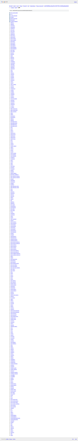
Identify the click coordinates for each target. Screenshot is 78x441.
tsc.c (11, 409)
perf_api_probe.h (14, 266)
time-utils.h (13, 393)
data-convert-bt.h (14, 110)
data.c (12, 113)
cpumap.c (12, 100)
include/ (12, 17)
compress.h (13, 88)
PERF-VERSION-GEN (15, 263)
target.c (12, 378)
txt (73, 439)
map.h (12, 217)
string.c (12, 353)
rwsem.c (12, 307)
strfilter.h (12, 352)
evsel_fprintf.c (13, 154)
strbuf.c (12, 347)
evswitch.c (13, 157)
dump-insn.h (13, 134)
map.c (12, 216)
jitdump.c (12, 201)
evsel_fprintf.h (13, 156)
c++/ (11, 14)
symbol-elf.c (13, 362)
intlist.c (12, 197)
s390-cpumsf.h (13, 315)
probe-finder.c (13, 289)
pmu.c (12, 275)
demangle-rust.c (14, 124)
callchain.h (13, 68)
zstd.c (12, 435)
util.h (11, 425)
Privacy (10, 439)
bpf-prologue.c (13, 47)
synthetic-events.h (14, 373)
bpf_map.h (13, 51)
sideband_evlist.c (14, 326)
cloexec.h (12, 80)
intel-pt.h (12, 196)
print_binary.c (13, 280)
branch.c (12, 53)
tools (12, 7)
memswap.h (13, 229)
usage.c (12, 422)
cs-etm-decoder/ (14, 15)
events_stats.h (13, 146)
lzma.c (12, 211)
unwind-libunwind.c (14, 419)
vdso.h (12, 431)
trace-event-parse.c (14, 401)
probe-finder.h (13, 290)
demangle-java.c (14, 121)
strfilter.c (12, 350)
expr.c (12, 160)
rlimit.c (12, 305)
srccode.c (12, 336)
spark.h (12, 335)
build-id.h (12, 58)
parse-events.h (13, 246)
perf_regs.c (13, 269)
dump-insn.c (13, 133)
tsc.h (11, 411)
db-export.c (13, 116)
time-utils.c (13, 392)
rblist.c (12, 299)
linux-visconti (39, 6)
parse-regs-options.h (15, 252)
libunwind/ (13, 20)
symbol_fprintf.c (14, 369)
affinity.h (12, 24)
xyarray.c (12, 432)
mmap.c (12, 233)
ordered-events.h (14, 240)
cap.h (12, 71)
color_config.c (13, 84)
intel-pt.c (12, 194)
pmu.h (12, 276)
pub (14, 6)
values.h (12, 428)
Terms (14, 439)
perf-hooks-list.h (14, 259)
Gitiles (7, 439)
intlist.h (12, 199)
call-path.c (13, 64)
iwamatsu (32, 6)
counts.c (12, 95)
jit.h (11, 200)
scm (18, 6)
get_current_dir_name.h (15, 177)
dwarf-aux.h (13, 137)
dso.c (12, 127)
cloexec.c (12, 78)
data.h (12, 114)
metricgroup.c (13, 230)
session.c (12, 320)
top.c (12, 396)
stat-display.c (13, 342)
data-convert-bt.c (14, 108)
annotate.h (13, 27)
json (76, 439)
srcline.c (12, 339)
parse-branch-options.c (15, 242)
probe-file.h (13, 287)
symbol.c (12, 365)
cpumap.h (13, 101)
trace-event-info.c (14, 399)
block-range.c (13, 38)
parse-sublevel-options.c (15, 253)
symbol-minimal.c (14, 363)
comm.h (12, 87)
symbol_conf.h (13, 368)
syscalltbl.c (13, 375)
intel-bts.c (12, 191)
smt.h (12, 329)
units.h (12, 413)
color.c (12, 81)
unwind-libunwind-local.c (15, 418)
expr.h (12, 161)
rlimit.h (12, 306)
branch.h (12, 54)
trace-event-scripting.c (15, 403)
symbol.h (12, 366)
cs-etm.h (12, 107)
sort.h (12, 332)
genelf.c (12, 170)
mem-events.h (13, 223)
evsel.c (12, 150)
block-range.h (13, 40)
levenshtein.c (13, 206)
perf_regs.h (13, 270)
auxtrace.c (13, 32)
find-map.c (13, 166)
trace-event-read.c (14, 402)
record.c (12, 302)
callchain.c (13, 67)
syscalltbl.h (13, 376)
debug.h (12, 120)
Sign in (75, 1)
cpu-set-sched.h (14, 98)
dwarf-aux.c (13, 136)
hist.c (12, 189)
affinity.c (12, 22)
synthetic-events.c (14, 372)
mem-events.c (13, 221)
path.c (12, 256)
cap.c (12, 70)
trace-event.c (13, 405)
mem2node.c (13, 224)
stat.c (12, 345)
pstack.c (12, 292)
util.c (11, 423)
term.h (12, 382)
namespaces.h (13, 237)
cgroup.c (12, 73)
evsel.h (12, 151)
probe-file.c (13, 286)
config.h (12, 91)
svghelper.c (13, 359)
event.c (12, 143)
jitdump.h (12, 203)
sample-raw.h (13, 319)
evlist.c (12, 147)
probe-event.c (13, 283)
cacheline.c (13, 61)
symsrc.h (12, 370)
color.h (12, 83)
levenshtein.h (13, 207)
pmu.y (12, 279)
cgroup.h (12, 74)
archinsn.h (13, 28)
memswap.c (13, 227)
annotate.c (13, 25)
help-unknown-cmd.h (15, 187)
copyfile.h (12, 94)
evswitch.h (13, 158)
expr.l (12, 163)
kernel (10, 6)
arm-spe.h (13, 31)
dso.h (12, 128)
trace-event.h (13, 406)
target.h (12, 379)
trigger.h (12, 408)
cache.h (12, 60)
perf (16, 7)
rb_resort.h (13, 297)
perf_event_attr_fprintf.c (15, 267)
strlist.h (12, 358)
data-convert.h (13, 111)
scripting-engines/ (14, 21)
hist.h (12, 190)
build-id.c (12, 57)
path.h (12, 257)
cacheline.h (13, 63)
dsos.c (12, 130)
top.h (12, 398)
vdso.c (12, 429)
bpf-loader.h (13, 45)
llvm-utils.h (13, 210)
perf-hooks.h (13, 262)
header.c (12, 183)
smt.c (12, 327)
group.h (12, 179)
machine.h (13, 214)
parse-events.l (13, 247)
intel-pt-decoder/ (14, 18)
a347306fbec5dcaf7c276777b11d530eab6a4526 (56, 6)
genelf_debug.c (14, 173)
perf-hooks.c (13, 260)
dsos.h (12, 131)
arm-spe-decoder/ (14, 12)
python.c (12, 296)
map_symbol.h (13, 219)
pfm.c (12, 272)
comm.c (12, 85)
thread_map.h (13, 390)
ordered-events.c (14, 239)
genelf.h (12, 171)
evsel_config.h (13, 153)
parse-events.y (13, 249)
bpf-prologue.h (13, 48)
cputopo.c (13, 103)
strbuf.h (12, 349)
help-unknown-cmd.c (15, 186)
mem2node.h (13, 226)
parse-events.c (13, 244)
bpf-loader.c (13, 44)
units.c (12, 412)
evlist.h (12, 148)
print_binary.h (13, 282)
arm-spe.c (13, 30)
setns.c (12, 323)
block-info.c (13, 35)
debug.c (12, 118)
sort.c (12, 330)
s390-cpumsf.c (13, 313)
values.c (12, 426)
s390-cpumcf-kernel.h (15, 310)
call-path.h (13, 65)
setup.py (12, 325)
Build (12, 55)
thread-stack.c (13, 383)
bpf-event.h (13, 42)
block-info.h (13, 37)
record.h (12, 303)
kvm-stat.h (13, 204)
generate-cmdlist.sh (14, 174)
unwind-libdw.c (13, 415)
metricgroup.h (13, 232)
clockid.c (12, 75)
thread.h (12, 388)
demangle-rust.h (14, 126)
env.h (12, 141)
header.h (12, 184)
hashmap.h (13, 181)
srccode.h (12, 338)
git (28, 6)
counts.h (12, 97)
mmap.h (12, 234)
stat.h (12, 346)
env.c (12, 140)
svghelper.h (13, 360)
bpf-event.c (13, 41)
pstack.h (12, 293)
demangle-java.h (14, 123)
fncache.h (12, 169)
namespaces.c (13, 236)
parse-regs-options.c (15, 250)
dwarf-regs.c (13, 138)
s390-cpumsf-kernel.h (15, 312)
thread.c (12, 386)
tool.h (12, 395)
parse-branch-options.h (15, 243)
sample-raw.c (13, 317)
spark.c (12, 333)
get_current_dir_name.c (15, 176)
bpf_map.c (13, 50)
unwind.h (12, 421)
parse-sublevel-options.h (15, 254)
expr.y (12, 164)
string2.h (12, 355)
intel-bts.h (13, 193)
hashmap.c (13, 180)
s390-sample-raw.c (14, 316)
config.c (12, 90)
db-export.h (13, 117)
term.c (12, 380)
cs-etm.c (12, 105)
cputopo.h (13, 104)
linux (21, 6)
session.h (12, 322)
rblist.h (12, 300)
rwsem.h (12, 309)
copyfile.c (12, 93)
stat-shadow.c (13, 343)
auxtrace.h (13, 34)
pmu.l (12, 277)
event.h (12, 144)
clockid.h (12, 77)
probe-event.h (13, 284)
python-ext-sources (14, 295)
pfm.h (12, 273)
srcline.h (12, 340)
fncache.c (12, 167)
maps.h (12, 220)
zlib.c (12, 433)
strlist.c (12, 356)
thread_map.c (13, 389)
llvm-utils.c (13, 209)
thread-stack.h (13, 385)
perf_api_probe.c (14, 264)
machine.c (13, 213)
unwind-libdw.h (13, 416)
